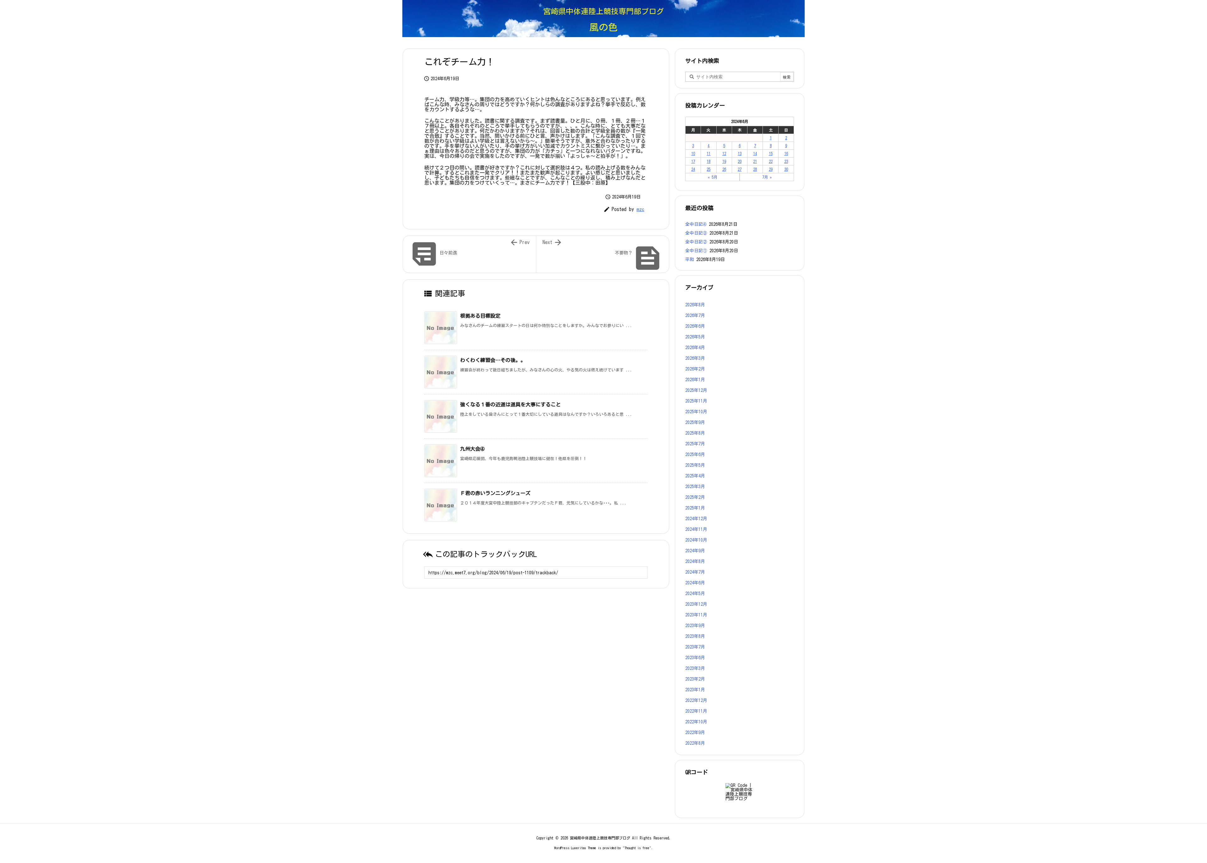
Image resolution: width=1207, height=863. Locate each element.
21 (755, 161)
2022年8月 (695, 743)
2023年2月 (695, 679)
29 (771, 169)
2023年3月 (695, 668)
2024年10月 (696, 540)
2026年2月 (695, 369)
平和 (689, 259)
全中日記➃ (696, 224)
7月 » (767, 177)
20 (739, 161)
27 (739, 169)
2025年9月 (695, 422)
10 (693, 153)
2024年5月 (695, 593)
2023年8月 (695, 636)
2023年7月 (695, 647)
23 (786, 161)
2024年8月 (695, 561)
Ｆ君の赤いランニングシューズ (495, 493)
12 (724, 153)
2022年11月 (696, 711)
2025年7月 (695, 444)
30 (786, 169)
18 (708, 161)
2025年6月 (695, 454)
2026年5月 (695, 337)
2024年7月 (695, 572)
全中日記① (696, 250)
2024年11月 (696, 529)
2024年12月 (696, 518)
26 (724, 169)
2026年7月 (695, 315)
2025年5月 (695, 465)
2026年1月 (695, 379)
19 (724, 161)
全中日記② (696, 242)
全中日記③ (696, 233)
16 (786, 153)
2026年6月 (695, 326)
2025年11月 (696, 401)
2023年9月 (695, 625)
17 (693, 161)
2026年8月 (695, 305)
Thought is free (637, 847)
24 (693, 169)
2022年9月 (695, 732)
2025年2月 (695, 497)
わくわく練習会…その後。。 (493, 360)
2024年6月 (695, 583)
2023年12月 (696, 604)
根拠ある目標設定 (480, 315)
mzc (640, 209)
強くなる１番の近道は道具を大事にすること (510, 404)
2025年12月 (696, 390)
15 (771, 153)
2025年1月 (695, 508)
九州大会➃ (472, 448)
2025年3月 (695, 486)
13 (739, 153)
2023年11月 (696, 615)
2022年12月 (696, 700)
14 (755, 153)
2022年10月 (696, 722)
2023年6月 (695, 657)
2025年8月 (695, 433)
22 (771, 161)
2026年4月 (695, 347)
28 (755, 169)
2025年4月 (695, 476)
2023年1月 (695, 690)
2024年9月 (695, 550)
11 (708, 153)
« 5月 (712, 177)
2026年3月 (695, 358)
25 (708, 169)
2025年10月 (696, 411)
